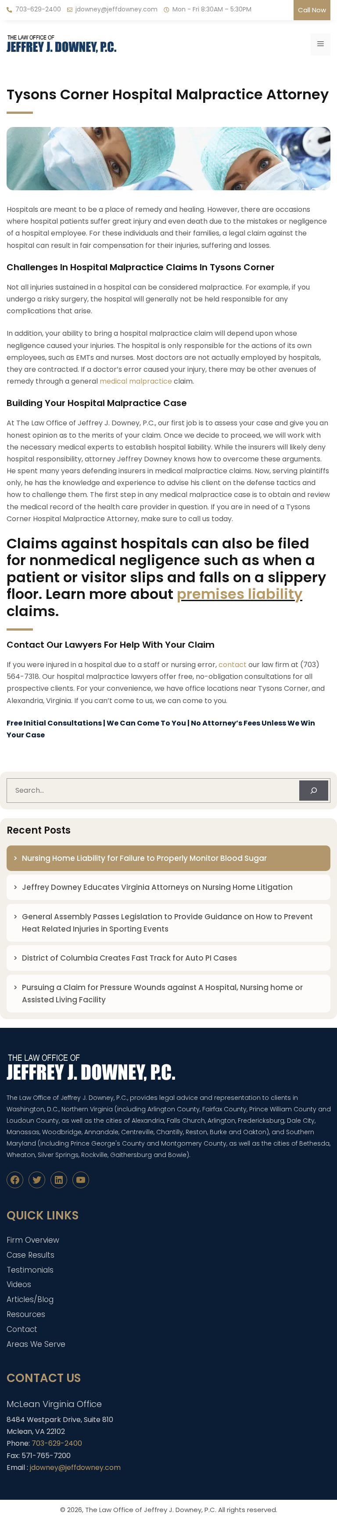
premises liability (239, 594)
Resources (26, 1314)
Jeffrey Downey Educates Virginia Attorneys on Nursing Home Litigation (157, 887)
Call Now (312, 10)
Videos (19, 1284)
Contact (22, 1329)
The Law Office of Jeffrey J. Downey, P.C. (150, 1509)
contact (233, 665)
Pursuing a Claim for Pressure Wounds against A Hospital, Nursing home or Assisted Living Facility (162, 993)
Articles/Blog (30, 1299)
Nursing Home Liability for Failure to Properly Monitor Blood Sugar (145, 858)
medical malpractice (136, 381)
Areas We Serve (36, 1344)
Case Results (30, 1255)
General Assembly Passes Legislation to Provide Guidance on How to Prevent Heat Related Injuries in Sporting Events (167, 922)
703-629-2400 (38, 9)
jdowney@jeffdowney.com (116, 9)
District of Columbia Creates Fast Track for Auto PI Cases (129, 958)
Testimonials (30, 1270)
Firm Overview (33, 1240)
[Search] (313, 790)
